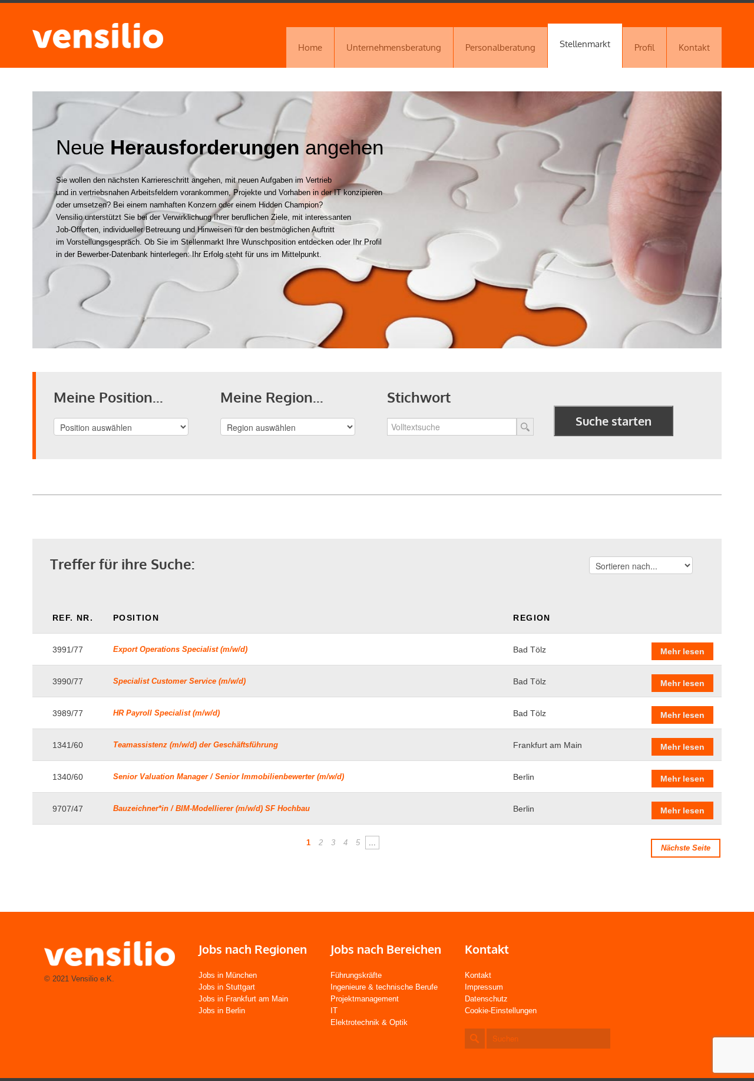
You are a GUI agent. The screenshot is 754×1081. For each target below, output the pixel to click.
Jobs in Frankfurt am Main (243, 998)
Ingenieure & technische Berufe (384, 987)
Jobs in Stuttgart (227, 987)
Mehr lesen (682, 651)
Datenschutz (486, 998)
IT (334, 1010)
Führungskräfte (356, 975)
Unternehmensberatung (393, 47)
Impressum (484, 987)
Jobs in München (228, 975)
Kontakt (694, 47)
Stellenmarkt (585, 44)
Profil (644, 47)
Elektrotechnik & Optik (369, 1022)
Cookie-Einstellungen (501, 1010)
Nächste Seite (685, 847)
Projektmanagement (364, 998)
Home (310, 47)
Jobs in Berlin (222, 1010)
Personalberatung (500, 47)
